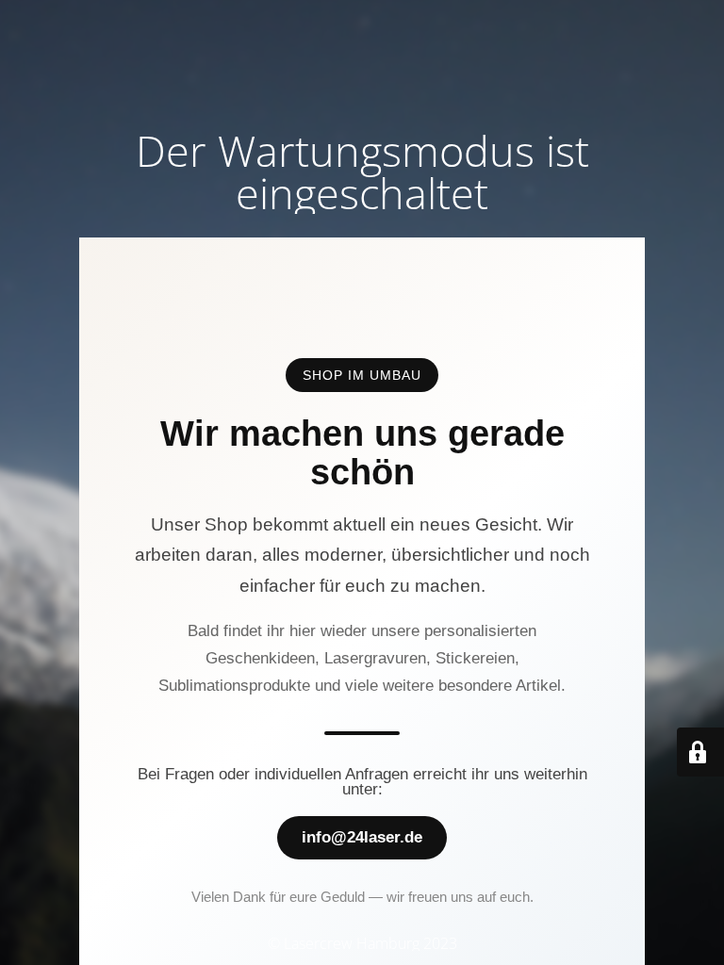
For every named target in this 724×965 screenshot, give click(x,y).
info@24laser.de (362, 837)
